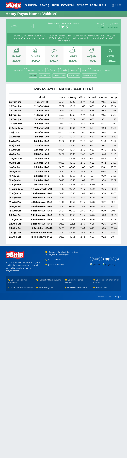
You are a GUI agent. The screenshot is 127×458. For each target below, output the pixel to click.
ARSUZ (31, 70)
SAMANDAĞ (59, 75)
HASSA (74, 70)
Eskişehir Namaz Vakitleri (74, 281)
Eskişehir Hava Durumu (50, 280)
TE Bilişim (116, 297)
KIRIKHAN (96, 70)
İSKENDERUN (89, 75)
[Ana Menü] (120, 5)
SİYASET (82, 5)
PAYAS (33, 75)
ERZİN (64, 70)
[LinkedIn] (103, 259)
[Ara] (116, 5)
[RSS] (117, 259)
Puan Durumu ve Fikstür (22, 287)
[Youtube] (107, 259)
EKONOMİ (68, 5)
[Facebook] (89, 259)
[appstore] (95, 264)
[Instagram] (98, 259)
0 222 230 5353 (54, 260)
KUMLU (108, 70)
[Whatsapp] (112, 259)
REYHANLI (45, 75)
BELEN (41, 70)
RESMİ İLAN (98, 5)
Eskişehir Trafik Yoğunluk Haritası (106, 281)
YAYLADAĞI (74, 75)
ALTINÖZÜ (19, 70)
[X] (94, 259)
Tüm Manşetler (46, 287)
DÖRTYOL (53, 70)
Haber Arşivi (101, 287)
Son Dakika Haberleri (77, 287)
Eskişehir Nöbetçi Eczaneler (17, 281)
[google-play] (109, 264)
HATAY (84, 70)
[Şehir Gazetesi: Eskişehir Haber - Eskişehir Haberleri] (14, 5)
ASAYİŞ (44, 5)
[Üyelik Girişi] (113, 5)
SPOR (55, 5)
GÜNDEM (31, 5)
